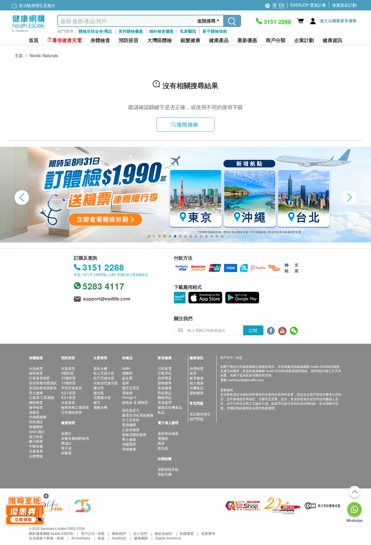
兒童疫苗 (68, 368)
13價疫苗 (68, 382)
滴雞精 (127, 372)
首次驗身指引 (200, 413)
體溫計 (66, 443)
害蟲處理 (165, 402)
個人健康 (196, 382)
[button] (21, 197)
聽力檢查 (36, 441)
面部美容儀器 (168, 433)
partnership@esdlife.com (245, 379)
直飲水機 (100, 368)
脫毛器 (163, 448)
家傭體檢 (36, 426)
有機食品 (196, 387)
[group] (185, 194)
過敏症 (34, 412)
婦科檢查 (36, 372)
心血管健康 (130, 429)
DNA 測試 (36, 431)
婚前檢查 (36, 402)
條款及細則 (163, 533)
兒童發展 (36, 450)
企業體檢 (36, 455)
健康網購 (141, 537)
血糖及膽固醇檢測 (75, 438)
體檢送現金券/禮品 (95, 31)
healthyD (119, 537)
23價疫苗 (68, 377)
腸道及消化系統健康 (137, 414)
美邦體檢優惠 (131, 31)
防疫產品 (165, 392)
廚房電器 (165, 377)
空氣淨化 (165, 372)
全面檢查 (36, 368)
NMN (126, 368)
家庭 (101, 537)
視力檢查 (36, 436)
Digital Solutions (168, 537)
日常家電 (165, 368)
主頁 (18, 55)
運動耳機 (165, 474)
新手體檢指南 (215, 31)
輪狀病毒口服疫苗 (75, 407)
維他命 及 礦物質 (135, 402)
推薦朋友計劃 (344, 5)
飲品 (161, 412)
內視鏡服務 (37, 416)
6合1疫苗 (68, 397)
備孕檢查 (36, 407)
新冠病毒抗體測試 (43, 382)
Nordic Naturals (44, 55)
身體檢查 (196, 368)
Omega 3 (129, 397)
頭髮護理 (129, 443)
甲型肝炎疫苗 (71, 387)
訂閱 (253, 330)
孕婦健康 (129, 448)
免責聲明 (208, 533)
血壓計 (66, 433)
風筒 (161, 443)
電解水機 (100, 407)
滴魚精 (127, 392)
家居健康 (196, 377)
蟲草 (125, 382)
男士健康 (36, 392)
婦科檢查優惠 (161, 31)
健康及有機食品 (170, 407)
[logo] (29, 32)
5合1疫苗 (68, 392)
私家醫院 (188, 31)
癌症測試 (36, 421)
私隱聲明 (187, 533)
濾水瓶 (98, 392)
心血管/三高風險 (41, 397)
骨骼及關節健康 (134, 434)
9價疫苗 (67, 372)
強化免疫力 (130, 410)
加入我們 (140, 533)
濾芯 (96, 402)
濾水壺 (98, 387)
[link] (62, 505)
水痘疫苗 (68, 402)
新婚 (60, 537)
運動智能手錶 (168, 469)
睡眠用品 (165, 397)
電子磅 (66, 448)
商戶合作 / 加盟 (92, 533)
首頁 (34, 40)
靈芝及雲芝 (130, 387)
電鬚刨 (163, 438)
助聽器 (66, 452)
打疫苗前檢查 (39, 377)
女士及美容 (130, 419)
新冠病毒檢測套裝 (43, 387)
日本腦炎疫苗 (71, 412)
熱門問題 (196, 418)
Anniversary (80, 537)
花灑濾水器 (102, 397)
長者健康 (165, 387)
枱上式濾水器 (103, 372)
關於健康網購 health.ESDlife (51, 533)
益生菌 (127, 377)
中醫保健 (36, 445)
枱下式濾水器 (103, 377)
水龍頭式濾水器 (105, 382)
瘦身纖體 (129, 424)
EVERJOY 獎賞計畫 (308, 5)
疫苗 (193, 372)
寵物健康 (165, 382)
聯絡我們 (119, 533)
